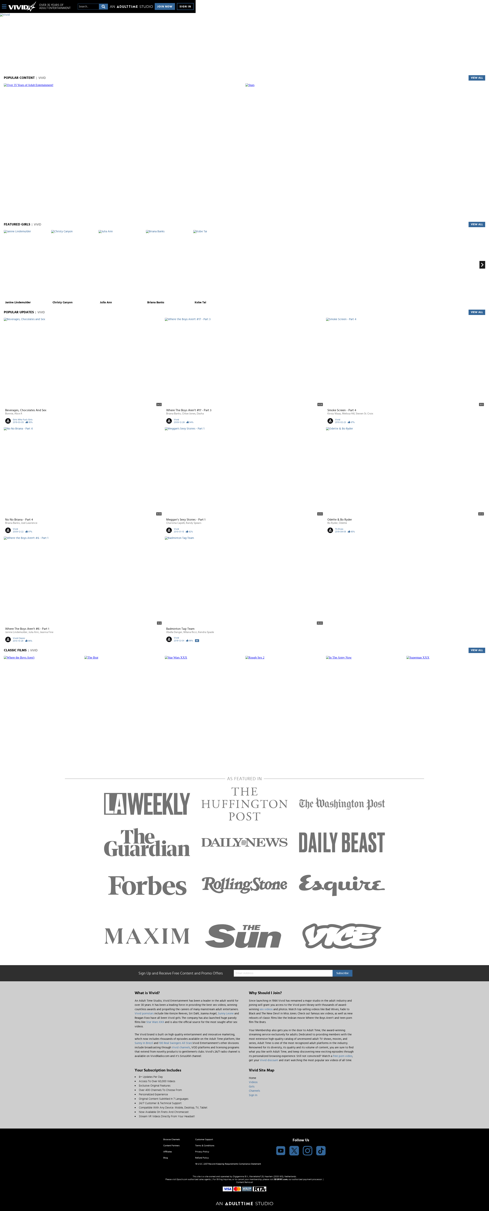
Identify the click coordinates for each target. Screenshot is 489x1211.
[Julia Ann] (122, 265)
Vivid (176, 419)
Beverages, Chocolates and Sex (25, 410)
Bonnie (9, 413)
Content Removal (244, 1182)
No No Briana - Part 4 (19, 519)
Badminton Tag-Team (180, 628)
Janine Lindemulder (18, 302)
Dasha (200, 413)
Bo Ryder (332, 523)
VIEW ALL (477, 78)
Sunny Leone (226, 1013)
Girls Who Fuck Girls (22, 419)
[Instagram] (307, 1151)
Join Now (164, 6)
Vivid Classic (19, 638)
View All (477, 224)
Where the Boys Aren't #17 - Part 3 (188, 410)
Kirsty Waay (334, 413)
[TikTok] (321, 1151)
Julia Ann (106, 302)
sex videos (266, 1009)
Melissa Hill (348, 413)
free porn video (342, 1056)
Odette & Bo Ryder (339, 519)
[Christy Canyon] (74, 265)
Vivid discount (269, 1060)
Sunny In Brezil (144, 1043)
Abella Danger (174, 632)
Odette (343, 523)
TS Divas (339, 529)
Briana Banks (155, 302)
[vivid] (22, 6)
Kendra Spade (206, 632)
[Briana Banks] (169, 265)
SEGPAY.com (280, 1179)
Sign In (185, 6)
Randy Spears (193, 523)
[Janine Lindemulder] (27, 265)
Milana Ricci (190, 632)
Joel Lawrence (29, 523)
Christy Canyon (63, 302)
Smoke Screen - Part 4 (341, 410)
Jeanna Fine (46, 632)
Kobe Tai (200, 302)
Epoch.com (182, 1179)
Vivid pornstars (144, 1013)
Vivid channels (181, 1047)
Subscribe (342, 973)
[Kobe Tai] (216, 265)
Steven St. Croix (364, 413)
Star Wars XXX (155, 1022)
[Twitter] (294, 1151)
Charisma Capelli (175, 523)
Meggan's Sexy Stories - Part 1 (185, 519)
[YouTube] (281, 1151)
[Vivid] (98, 14)
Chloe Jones (189, 413)
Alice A (18, 413)
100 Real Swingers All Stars (175, 1043)
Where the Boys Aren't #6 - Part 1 (27, 628)
